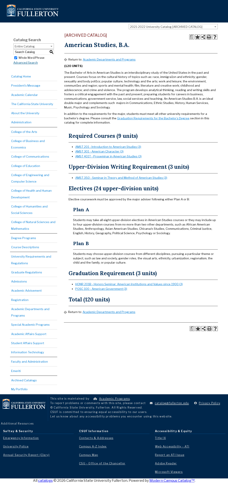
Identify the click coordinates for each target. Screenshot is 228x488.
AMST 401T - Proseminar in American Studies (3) (108, 156)
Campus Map (88, 455)
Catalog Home (21, 76)
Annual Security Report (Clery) (26, 455)
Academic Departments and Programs (30, 312)
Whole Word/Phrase (31, 57)
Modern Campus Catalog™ (172, 480)
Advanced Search (25, 62)
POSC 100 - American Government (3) (101, 289)
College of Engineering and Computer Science (30, 178)
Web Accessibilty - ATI (172, 446)
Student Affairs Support (27, 343)
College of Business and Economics (28, 144)
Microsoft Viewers (169, 472)
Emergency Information (21, 438)
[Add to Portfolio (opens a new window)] (197, 37)
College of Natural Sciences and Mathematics (33, 225)
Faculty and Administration (29, 361)
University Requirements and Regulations (31, 260)
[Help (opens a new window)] (214, 37)
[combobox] (173, 26)
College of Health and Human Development (31, 194)
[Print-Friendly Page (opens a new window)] (209, 37)
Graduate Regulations (26, 272)
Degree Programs (23, 238)
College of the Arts (24, 132)
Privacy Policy (209, 403)
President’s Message (25, 85)
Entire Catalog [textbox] (25, 46)
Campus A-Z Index (93, 446)
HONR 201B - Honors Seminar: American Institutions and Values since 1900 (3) (129, 284)
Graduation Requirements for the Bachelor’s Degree (153, 118)
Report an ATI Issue (169, 455)
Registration (19, 300)
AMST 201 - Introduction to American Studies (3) (108, 146)
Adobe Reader (166, 463)
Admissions (19, 281)
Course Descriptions (25, 247)
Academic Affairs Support (28, 334)
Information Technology (27, 352)
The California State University (32, 104)
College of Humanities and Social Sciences (29, 210)
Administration (21, 122)
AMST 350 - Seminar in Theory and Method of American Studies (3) (121, 177)
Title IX (160, 438)
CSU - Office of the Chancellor (102, 463)
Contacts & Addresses (96, 438)
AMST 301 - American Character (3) (99, 151)
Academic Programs (114, 398)
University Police (15, 446)
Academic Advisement (26, 290)
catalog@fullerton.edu (172, 403)
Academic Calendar (24, 95)
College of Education (25, 166)
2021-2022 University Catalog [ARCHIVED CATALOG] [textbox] (166, 26)
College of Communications (30, 156)
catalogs (45, 480)
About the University (25, 113)
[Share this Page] (203, 37)
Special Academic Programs (30, 324)
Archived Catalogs (24, 380)
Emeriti (16, 371)
